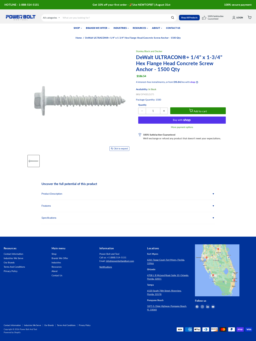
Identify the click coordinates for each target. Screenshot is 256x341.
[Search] (173, 17)
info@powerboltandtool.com (120, 261)
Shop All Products (189, 17)
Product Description (51, 194)
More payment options (182, 127)
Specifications (48, 218)
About (156, 28)
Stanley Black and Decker (149, 51)
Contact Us (173, 28)
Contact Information (13, 254)
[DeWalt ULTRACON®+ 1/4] (33, 161)
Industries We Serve (13, 258)
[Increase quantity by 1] (164, 111)
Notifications (105, 267)
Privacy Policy (10, 271)
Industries (120, 28)
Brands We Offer (97, 28)
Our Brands (9, 262)
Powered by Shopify (12, 332)
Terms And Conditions (14, 266)
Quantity (142, 105)
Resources (139, 28)
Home (79, 37)
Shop (77, 28)
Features (46, 206)
